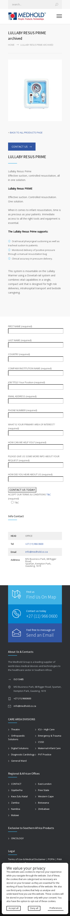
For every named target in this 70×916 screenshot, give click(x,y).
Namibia (15, 809)
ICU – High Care (46, 729)
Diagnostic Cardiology (23, 754)
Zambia (15, 802)
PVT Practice (44, 754)
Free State (43, 790)
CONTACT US (20, 146)
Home (11, 44)
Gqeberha (16, 790)
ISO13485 (19, 679)
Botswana (43, 802)
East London (45, 783)
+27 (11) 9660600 (22, 698)
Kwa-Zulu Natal (19, 796)
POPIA (51, 859)
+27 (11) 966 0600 (34, 543)
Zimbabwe (44, 809)
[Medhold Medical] (32, 16)
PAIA (59, 859)
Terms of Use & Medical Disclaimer (27, 859)
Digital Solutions (20, 748)
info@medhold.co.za (36, 551)
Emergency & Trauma (49, 735)
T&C (48, 494)
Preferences (56, 908)
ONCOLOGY (17, 838)
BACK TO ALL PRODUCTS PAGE (26, 132)
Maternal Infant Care (49, 748)
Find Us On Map (41, 597)
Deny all (34, 908)
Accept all (13, 908)
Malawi (15, 815)
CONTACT (16, 783)
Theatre (15, 729)
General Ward (19, 760)
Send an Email (40, 635)
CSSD (41, 742)
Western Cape (46, 796)
